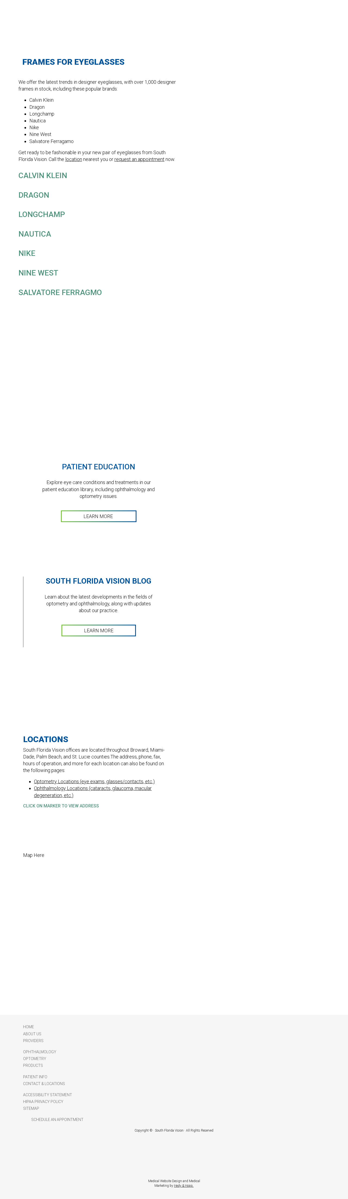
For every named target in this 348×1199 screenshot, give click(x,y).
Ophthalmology (39, 1052)
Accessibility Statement (47, 1095)
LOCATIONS (45, 739)
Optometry (34, 1059)
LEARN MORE (98, 516)
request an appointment (139, 159)
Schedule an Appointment (57, 1119)
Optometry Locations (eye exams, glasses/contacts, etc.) (94, 781)
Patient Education (98, 466)
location (73, 159)
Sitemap (31, 1108)
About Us (32, 1034)
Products (33, 1065)
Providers (33, 1041)
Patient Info (35, 1077)
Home (28, 1027)
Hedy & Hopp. (184, 1186)
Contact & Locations (44, 1084)
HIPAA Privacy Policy (43, 1101)
